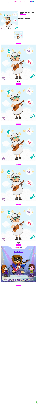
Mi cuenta (17, 1)
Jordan (20, 11)
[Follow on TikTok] (32, 1)
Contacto (21, 1)
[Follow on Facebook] (30, 1)
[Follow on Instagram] (31, 1)
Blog (24, 1)
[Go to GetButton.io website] (37, 403)
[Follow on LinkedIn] (33, 1)
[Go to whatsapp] (36, 402)
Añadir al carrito (23, 14)
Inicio (14, 1)
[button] (17, 12)
